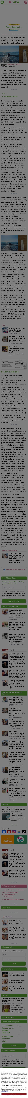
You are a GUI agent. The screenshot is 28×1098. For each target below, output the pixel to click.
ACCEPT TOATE (14, 1094)
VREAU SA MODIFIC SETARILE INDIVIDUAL (14, 1095)
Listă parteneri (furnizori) (4, 1091)
